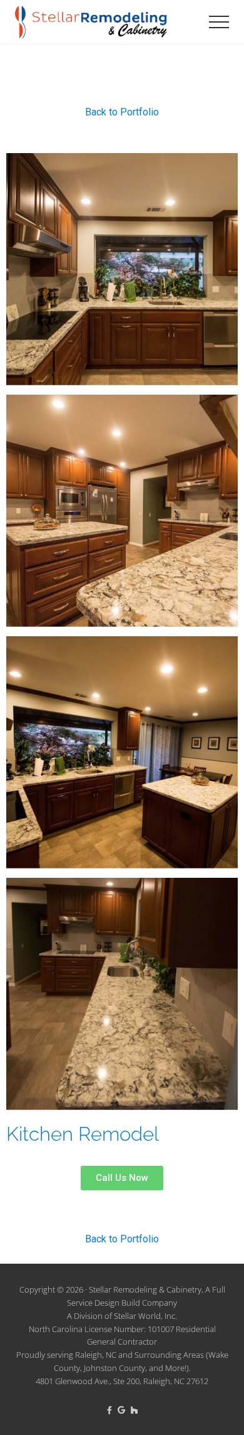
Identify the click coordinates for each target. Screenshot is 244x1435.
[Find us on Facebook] (110, 1410)
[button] (219, 22)
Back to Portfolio (122, 112)
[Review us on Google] (122, 1410)
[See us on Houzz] (134, 1410)
